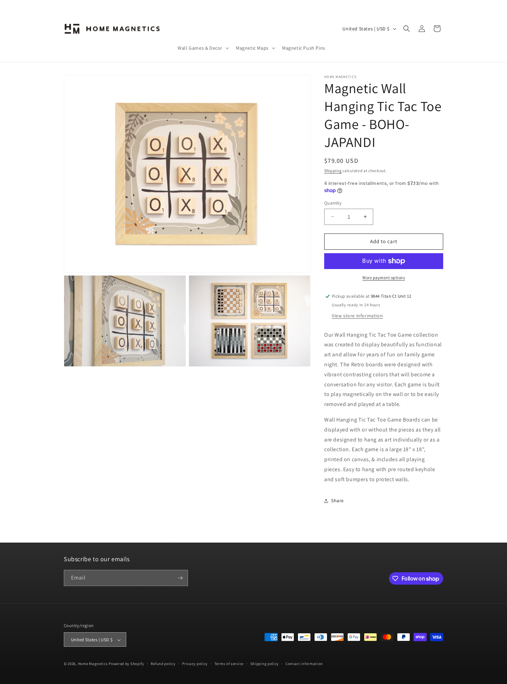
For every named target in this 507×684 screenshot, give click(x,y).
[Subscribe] (180, 578)
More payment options (383, 277)
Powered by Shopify (126, 664)
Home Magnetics (93, 664)
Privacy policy (195, 663)
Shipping (333, 170)
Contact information (304, 663)
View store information (357, 316)
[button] (202, 48)
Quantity (332, 203)
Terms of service (229, 663)
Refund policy (163, 663)
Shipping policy (264, 663)
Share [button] (337, 500)
